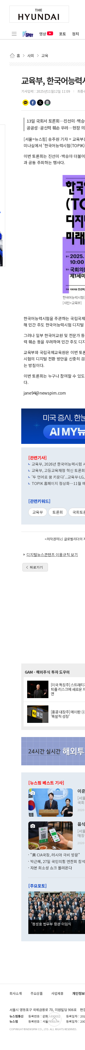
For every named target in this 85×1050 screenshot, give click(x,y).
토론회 (57, 512)
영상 (42, 34)
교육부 (37, 512)
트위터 (40, 103)
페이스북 (33, 103)
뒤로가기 (36, 567)
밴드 (47, 103)
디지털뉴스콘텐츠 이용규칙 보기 (52, 554)
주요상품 (36, 993)
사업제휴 (57, 993)
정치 (75, 34)
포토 (62, 34)
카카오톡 (25, 103)
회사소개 (15, 993)
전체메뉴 (14, 33)
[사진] (50, 802)
